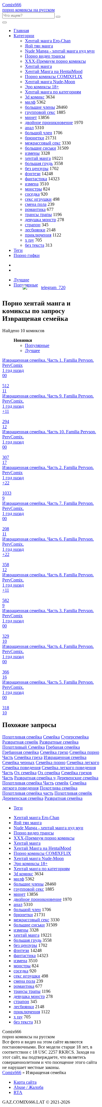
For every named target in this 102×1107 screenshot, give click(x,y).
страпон (33, 224)
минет (31, 117)
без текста (34, 245)
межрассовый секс (43, 143)
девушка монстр (40, 219)
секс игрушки (38, 199)
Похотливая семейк (73, 793)
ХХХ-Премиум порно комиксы (55, 61)
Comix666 (11, 1072)
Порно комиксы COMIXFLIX (53, 76)
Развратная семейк (20, 742)
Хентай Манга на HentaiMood (53, 71)
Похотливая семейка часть (27, 793)
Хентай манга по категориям (53, 91)
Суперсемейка (75, 736)
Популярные (37, 345)
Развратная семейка (63, 798)
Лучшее (32, 350)
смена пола (35, 204)
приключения (38, 235)
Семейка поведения (21, 767)
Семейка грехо (54, 752)
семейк (62, 782)
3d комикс (34, 97)
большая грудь (39, 163)
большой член (38, 132)
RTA (18, 1092)
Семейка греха (28, 757)
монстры (33, 189)
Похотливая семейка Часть (28, 782)
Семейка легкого (83, 762)
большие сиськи (40, 148)
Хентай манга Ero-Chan (48, 40)
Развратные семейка (58, 742)
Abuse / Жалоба (28, 1087)
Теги (18, 250)
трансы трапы (38, 214)
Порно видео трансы (45, 56)
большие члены (40, 107)
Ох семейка (25, 772)
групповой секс (40, 112)
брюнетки (34, 137)
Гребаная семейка (63, 747)
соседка (32, 194)
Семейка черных (18, 762)
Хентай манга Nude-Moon (50, 81)
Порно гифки (27, 255)
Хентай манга (38, 66)
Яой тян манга (39, 45)
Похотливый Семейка (23, 747)
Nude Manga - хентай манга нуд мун (60, 51)
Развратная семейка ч (35, 777)
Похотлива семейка (58, 788)
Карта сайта (25, 1082)
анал (29, 127)
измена (32, 183)
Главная (21, 30)
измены (32, 153)
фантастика (36, 178)
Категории (24, 35)
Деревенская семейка (22, 798)
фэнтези (33, 173)
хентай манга (38, 158)
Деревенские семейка (77, 777)
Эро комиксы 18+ (42, 86)
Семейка (51, 736)
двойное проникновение (49, 122)
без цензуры (36, 168)
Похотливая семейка (22, 736)
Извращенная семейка (65, 757)
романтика (35, 209)
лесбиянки (35, 229)
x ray (29, 240)
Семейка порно (50, 762)
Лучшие (21, 279)
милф (30, 102)
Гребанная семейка (20, 752)
